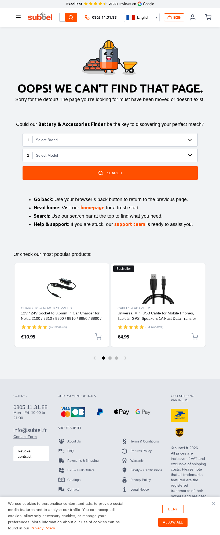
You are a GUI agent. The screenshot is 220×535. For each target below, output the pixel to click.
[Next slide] (125, 358)
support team (129, 224)
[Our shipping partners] (179, 415)
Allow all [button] (173, 522)
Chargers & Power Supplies (46, 308)
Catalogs (73, 480)
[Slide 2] (110, 358)
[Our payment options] (73, 412)
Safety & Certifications (146, 470)
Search (114, 173)
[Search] (71, 17)
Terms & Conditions (144, 441)
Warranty (137, 461)
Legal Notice (139, 489)
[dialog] (110, 516)
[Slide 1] (103, 358)
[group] (34, 327)
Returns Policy (141, 451)
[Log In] (193, 17)
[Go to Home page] (40, 16)
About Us (74, 441)
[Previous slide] (94, 358)
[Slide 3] (116, 358)
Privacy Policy (140, 480)
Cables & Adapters (134, 308)
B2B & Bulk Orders (80, 470)
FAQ (70, 451)
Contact (73, 489)
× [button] (213, 503)
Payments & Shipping (83, 461)
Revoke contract (24, 454)
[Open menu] (19, 17)
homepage (92, 207)
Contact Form (25, 436)
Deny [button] (173, 509)
